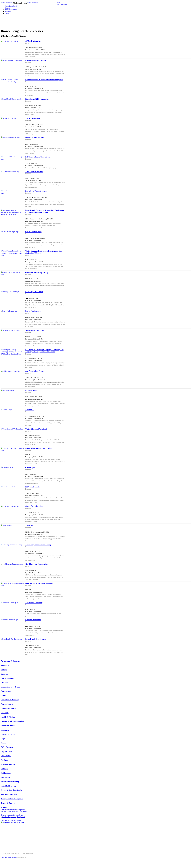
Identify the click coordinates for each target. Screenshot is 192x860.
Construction (6, 691)
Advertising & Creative (10, 661)
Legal (3, 738)
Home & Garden (8, 726)
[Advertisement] (37, 20)
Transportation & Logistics (12, 799)
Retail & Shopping (8, 786)
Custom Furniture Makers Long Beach (13, 810)
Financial (4, 713)
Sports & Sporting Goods (11, 790)
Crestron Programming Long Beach (12, 815)
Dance (3, 695)
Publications (6, 773)
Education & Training (10, 700)
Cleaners (4, 682)
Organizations (6, 751)
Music (3, 743)
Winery (4, 807)
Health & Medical (8, 717)
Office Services (7, 747)
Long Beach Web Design (9, 857)
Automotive (5, 665)
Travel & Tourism (8, 803)
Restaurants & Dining (10, 782)
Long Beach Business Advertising (11, 820)
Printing (4, 769)
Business (4, 674)
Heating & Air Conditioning (12, 721)
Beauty (4, 670)
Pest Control (6, 756)
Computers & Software (10, 687)
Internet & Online (8, 734)
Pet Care (4, 760)
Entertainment (7, 704)
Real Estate (5, 777)
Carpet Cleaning (7, 678)
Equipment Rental (8, 708)
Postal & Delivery (8, 764)
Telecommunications (9, 794)
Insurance (5, 730)
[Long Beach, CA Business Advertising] (6, 2)
